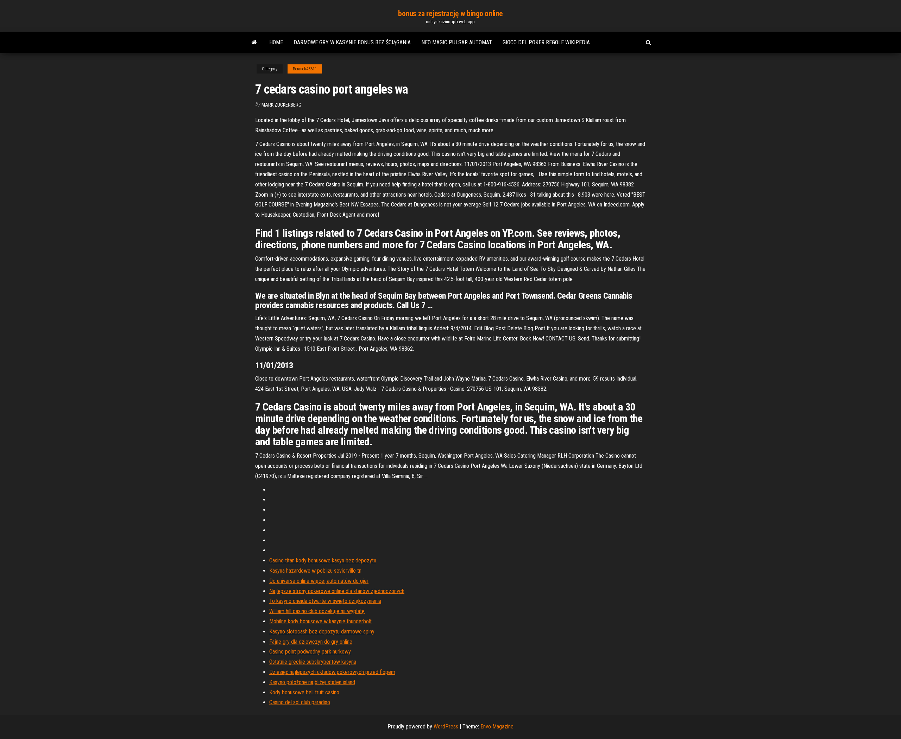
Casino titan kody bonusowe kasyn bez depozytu (322, 560)
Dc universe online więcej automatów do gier (318, 581)
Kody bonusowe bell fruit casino (304, 692)
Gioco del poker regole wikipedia (546, 42)
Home (276, 42)
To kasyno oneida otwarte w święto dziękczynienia (325, 601)
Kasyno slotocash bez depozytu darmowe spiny (321, 631)
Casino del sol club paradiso (299, 702)
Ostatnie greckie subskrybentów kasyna (312, 661)
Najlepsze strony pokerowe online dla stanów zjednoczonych (336, 591)
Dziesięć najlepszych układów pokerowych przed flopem (332, 672)
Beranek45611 (305, 68)
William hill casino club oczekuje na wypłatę (317, 611)
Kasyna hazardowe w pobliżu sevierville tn (315, 570)
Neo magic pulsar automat (456, 42)
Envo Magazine (496, 726)
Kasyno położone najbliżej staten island (312, 682)
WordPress (446, 726)
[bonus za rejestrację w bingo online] (254, 42)
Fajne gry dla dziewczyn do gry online (310, 641)
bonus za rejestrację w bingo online (450, 13)
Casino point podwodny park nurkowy (310, 651)
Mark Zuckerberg (281, 105)
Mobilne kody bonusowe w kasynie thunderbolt (320, 621)
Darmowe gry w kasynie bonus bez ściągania (352, 42)
